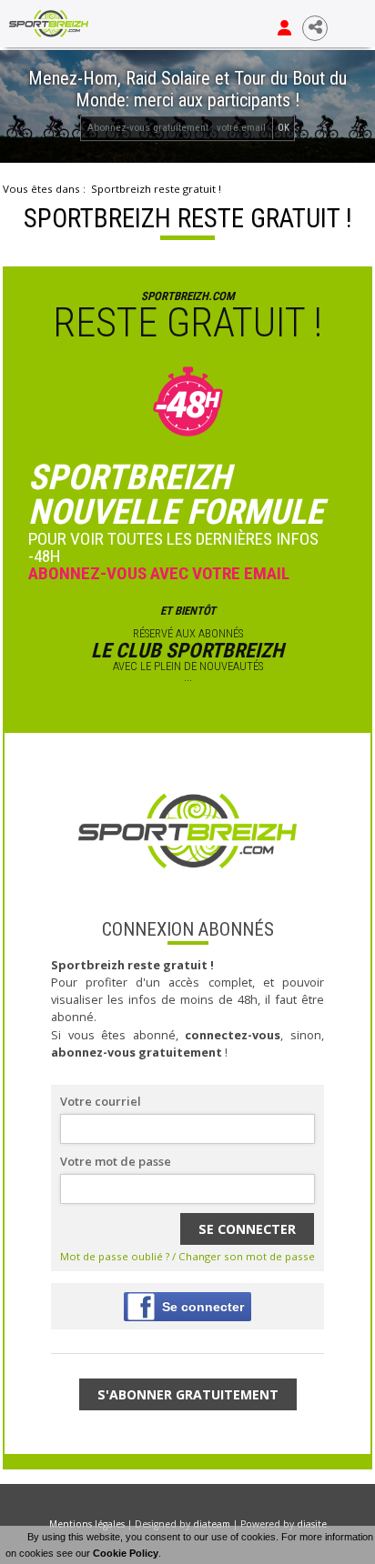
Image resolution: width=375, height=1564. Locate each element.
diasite (312, 1524)
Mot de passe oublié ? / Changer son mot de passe (187, 1256)
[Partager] (314, 28)
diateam (211, 1524)
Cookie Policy (125, 1553)
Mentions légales (87, 1524)
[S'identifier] (284, 28)
